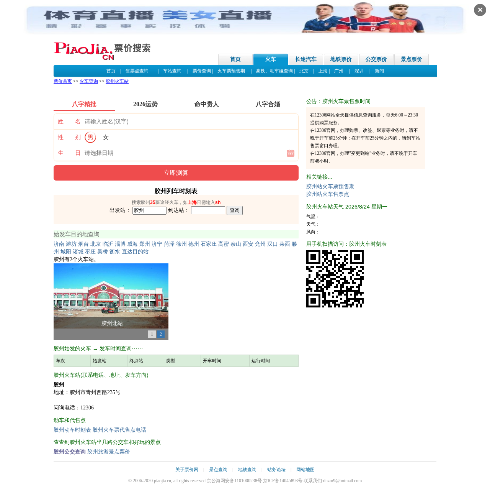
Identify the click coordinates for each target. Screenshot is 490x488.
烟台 (83, 244)
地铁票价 (341, 59)
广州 (338, 71)
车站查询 (172, 71)
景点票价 (411, 59)
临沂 (108, 244)
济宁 (157, 244)
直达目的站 (135, 252)
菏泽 (169, 244)
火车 (270, 59)
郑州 (144, 244)
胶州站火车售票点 (327, 194)
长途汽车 (306, 59)
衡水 (114, 252)
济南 (59, 244)
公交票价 (376, 59)
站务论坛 (276, 469)
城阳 (65, 252)
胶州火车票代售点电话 (119, 430)
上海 (323, 71)
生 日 (69, 153)
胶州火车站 (117, 81)
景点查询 (218, 469)
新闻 (379, 71)
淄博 (120, 244)
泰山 (235, 244)
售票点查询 (137, 71)
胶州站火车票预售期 (330, 186)
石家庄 (209, 244)
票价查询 (202, 71)
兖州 (260, 244)
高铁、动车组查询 (274, 71)
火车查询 (89, 81)
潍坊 (71, 244)
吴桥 (102, 252)
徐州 (181, 244)
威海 (132, 244)
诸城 (78, 252)
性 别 (69, 137)
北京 (304, 71)
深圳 (359, 71)
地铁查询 (247, 469)
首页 (235, 59)
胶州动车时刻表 (72, 430)
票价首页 (63, 81)
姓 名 (69, 121)
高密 (223, 244)
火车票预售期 (231, 71)
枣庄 (90, 252)
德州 (193, 244)
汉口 (272, 244)
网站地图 (305, 469)
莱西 (284, 244)
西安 (248, 244)
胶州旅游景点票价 (108, 452)
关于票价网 (186, 469)
